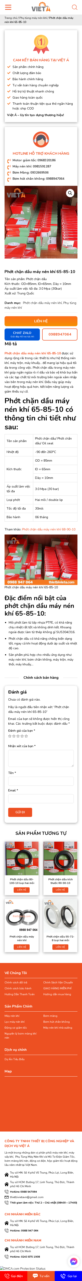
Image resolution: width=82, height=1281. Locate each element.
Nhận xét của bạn (22, 746)
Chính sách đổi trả (16, 982)
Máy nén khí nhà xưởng (57, 1028)
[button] (70, 193)
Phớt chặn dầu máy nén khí (42, 303)
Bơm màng (50, 1016)
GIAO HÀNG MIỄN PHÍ (57, 988)
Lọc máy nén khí (15, 1022)
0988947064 (60, 334)
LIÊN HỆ (21, 889)
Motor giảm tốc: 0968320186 (34, 160)
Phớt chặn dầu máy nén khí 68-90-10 (48, 529)
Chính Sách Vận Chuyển (58, 982)
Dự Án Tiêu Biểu (15, 1059)
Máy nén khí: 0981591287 (32, 166)
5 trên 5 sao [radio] (26, 736)
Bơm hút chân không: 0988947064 (38, 179)
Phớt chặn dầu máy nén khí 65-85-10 (33, 353)
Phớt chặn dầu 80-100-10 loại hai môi (21, 881)
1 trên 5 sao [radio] (9, 736)
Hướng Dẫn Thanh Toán (20, 994)
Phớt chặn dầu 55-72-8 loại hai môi (60, 938)
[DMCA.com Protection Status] (23, 1268)
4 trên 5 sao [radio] (22, 736)
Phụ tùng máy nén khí (33, 18)
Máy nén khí (12, 1016)
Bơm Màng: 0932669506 (31, 172)
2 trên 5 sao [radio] (13, 736)
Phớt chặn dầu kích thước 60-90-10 (60, 881)
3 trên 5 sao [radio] (18, 736)
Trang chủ (11, 18)
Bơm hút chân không (56, 1022)
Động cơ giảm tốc (16, 1028)
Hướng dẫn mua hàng (57, 994)
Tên (12, 773)
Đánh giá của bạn (21, 731)
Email (13, 790)
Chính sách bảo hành (18, 988)
